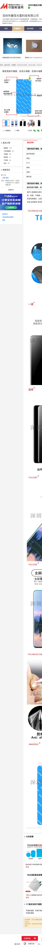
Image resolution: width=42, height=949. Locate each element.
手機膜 (13, 65)
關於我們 (17, 944)
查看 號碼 (6, 178)
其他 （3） (7, 163)
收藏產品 (8, 131)
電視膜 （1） (8, 157)
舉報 (17, 131)
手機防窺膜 (30, 910)
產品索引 (5, 214)
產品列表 (7, 65)
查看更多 (11, 190)
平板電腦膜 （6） (9, 151)
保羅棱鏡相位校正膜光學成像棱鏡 (12, 58)
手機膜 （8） (8, 154)
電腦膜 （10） (8, 148)
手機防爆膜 (30, 913)
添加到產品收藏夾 (8, 217)
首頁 (1, 65)
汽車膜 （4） (8, 160)
